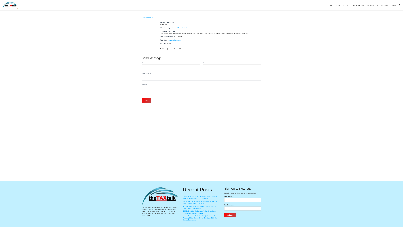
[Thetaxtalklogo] (10, 5)
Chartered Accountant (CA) (180, 28)
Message (144, 84)
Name (143, 63)
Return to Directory (147, 17)
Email (204, 63)
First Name (228, 196)
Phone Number (146, 74)
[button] (344, 5)
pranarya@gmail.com (174, 40)
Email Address (229, 205)
